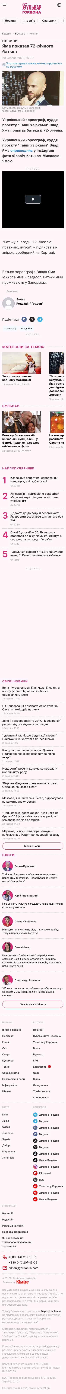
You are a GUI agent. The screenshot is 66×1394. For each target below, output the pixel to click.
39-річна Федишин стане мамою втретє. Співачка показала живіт (30, 785)
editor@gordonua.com (23, 1268)
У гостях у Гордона (45, 1042)
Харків (6, 1139)
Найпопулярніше (18, 468)
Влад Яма (26, 328)
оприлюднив (21, 150)
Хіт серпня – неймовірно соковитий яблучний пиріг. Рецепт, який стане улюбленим (34, 497)
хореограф (10, 328)
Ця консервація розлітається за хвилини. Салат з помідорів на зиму (30, 707)
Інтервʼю (29, 20)
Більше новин (32, 845)
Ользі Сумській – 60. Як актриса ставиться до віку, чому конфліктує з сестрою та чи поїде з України (36, 536)
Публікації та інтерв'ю (47, 1035)
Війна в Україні (11, 1029)
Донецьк (7, 1132)
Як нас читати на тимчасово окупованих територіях (16, 1242)
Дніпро (6, 1145)
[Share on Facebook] (24, 320)
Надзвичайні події (13, 1078)
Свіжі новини (15, 681)
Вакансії (7, 1213)
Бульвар (20, 33)
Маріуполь (8, 1151)
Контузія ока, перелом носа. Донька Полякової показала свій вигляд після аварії (28, 753)
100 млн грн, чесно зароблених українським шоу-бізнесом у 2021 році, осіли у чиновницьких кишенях (32, 992)
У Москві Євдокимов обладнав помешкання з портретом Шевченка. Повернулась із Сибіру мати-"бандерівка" (30, 878)
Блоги (8, 855)
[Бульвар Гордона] (31, 8)
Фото (36, 1072)
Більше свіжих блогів (33, 1004)
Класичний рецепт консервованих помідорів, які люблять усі (33, 479)
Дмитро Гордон (49, 1114)
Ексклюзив (39, 1066)
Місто (5, 1107)
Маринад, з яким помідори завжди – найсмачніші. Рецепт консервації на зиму (31, 832)
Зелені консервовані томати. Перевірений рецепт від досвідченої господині (31, 722)
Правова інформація (15, 1231)
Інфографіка (9, 1085)
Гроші (6, 1042)
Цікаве (6, 1091)
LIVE (35, 1060)
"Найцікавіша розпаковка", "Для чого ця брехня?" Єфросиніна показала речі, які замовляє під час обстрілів (30, 816)
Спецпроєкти (41, 1097)
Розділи (38, 1022)
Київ (5, 1114)
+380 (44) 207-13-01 (22, 1257)
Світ (4, 1048)
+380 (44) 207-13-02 (23, 1262)
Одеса (6, 1126)
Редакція (7, 1219)
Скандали (49, 20)
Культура (8, 1060)
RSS (41, 1179)
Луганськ (8, 1157)
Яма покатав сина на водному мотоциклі (17, 378)
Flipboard (45, 1173)
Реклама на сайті (13, 1225)
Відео (36, 1078)
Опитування (40, 1085)
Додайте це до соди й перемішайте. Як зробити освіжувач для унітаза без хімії (36, 516)
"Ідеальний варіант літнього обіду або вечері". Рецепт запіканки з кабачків (36, 553)
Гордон (6, 33)
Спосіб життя (10, 1072)
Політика (7, 1035)
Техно (6, 1066)
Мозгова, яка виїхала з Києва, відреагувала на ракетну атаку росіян (32, 799)
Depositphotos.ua (51, 1311)
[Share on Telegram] (40, 320)
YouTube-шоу (41, 1091)
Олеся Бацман (48, 1160)
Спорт (6, 1054)
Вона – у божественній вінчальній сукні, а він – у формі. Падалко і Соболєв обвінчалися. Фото (20, 440)
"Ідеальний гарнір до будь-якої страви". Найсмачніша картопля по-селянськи (29, 737)
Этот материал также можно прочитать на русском (34, 65)
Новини (10, 20)
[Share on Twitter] (32, 320)
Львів (5, 1120)
